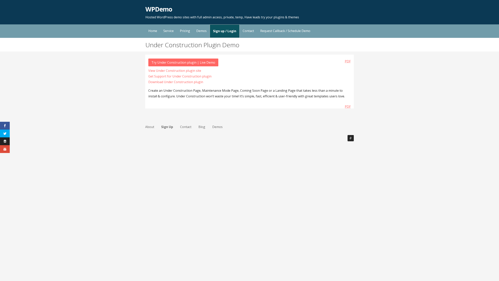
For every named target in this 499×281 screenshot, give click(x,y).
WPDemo (158, 9)
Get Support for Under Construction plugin (179, 76)
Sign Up (167, 127)
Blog (201, 127)
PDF (348, 61)
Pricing (185, 31)
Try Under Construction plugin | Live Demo (183, 62)
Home (152, 31)
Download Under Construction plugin (175, 82)
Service (168, 31)
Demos (201, 31)
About (149, 127)
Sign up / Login (224, 31)
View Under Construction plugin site (174, 70)
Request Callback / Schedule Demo (285, 31)
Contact (248, 31)
